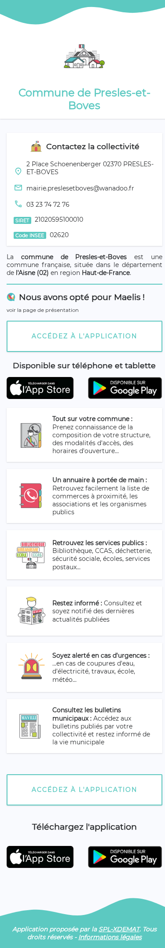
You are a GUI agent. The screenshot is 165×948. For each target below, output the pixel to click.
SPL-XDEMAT (119, 929)
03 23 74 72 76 (48, 205)
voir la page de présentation (43, 310)
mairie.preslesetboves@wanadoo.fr (80, 188)
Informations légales (110, 937)
